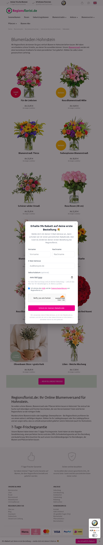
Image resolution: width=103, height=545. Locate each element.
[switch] (94, 535)
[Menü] (98, 520)
